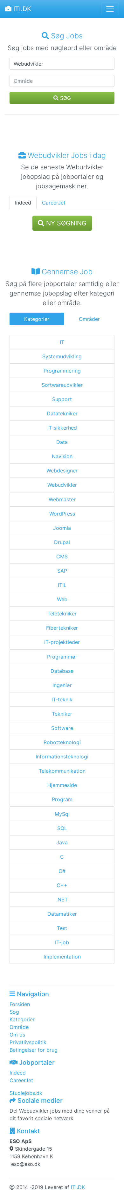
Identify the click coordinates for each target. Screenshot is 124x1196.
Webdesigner (62, 470)
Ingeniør (62, 685)
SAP (62, 571)
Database (62, 671)
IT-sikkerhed (62, 428)
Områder (89, 319)
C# (62, 871)
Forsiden (20, 1004)
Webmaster (62, 499)
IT (62, 342)
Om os (17, 1034)
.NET (62, 899)
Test (62, 928)
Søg (14, 1012)
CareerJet (53, 202)
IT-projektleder (62, 642)
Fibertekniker (62, 628)
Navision (62, 456)
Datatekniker (62, 413)
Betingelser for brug (34, 1050)
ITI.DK (21, 9)
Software (62, 728)
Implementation (62, 956)
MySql (62, 814)
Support (62, 399)
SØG (65, 98)
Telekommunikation (62, 771)
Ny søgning (65, 223)
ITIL (62, 585)
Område (19, 1027)
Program (62, 799)
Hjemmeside (62, 785)
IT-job (62, 942)
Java (62, 842)
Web (62, 599)
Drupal (62, 542)
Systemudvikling (62, 356)
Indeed (23, 202)
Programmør (62, 656)
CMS (62, 556)
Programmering (62, 370)
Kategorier (36, 319)
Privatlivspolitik (28, 1042)
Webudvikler (62, 485)
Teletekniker (62, 613)
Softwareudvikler (62, 385)
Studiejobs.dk (26, 1093)
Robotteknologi (62, 742)
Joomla (62, 528)
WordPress (62, 513)
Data (62, 442)
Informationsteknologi (62, 756)
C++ (62, 885)
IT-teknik (62, 699)
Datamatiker (62, 914)
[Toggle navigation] (110, 9)
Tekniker (62, 714)
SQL (62, 828)
